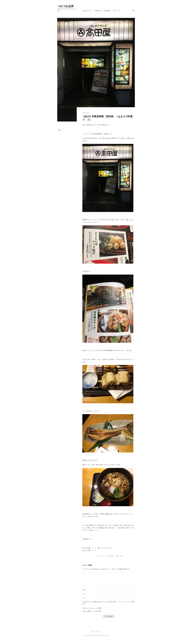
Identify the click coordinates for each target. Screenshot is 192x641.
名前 (84, 589)
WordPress (91, 635)
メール (84, 594)
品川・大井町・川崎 (116, 556)
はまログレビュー (87, 10)
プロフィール (116, 10)
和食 (109, 556)
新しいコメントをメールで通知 (92, 608)
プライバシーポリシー (96, 631)
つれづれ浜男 (65, 6)
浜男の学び (98, 10)
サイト (84, 598)
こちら (111, 548)
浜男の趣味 (107, 10)
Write (99, 635)
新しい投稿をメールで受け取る (92, 611)
